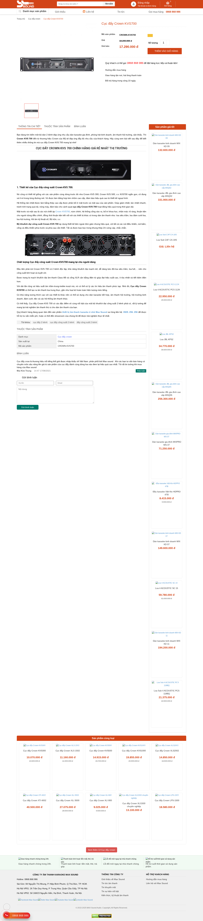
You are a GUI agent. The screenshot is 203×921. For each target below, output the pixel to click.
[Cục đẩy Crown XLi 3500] (67, 795)
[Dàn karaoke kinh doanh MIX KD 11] (166, 634)
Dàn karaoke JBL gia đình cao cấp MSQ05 (166, 393)
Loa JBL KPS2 (166, 339)
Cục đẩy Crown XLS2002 (167, 750)
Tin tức (121, 12)
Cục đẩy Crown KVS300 (34, 750)
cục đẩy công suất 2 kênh (62, 322)
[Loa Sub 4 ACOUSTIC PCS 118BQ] (166, 684)
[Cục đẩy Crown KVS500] (100, 746)
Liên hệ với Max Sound (157, 883)
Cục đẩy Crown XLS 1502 (68, 750)
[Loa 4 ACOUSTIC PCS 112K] (166, 285)
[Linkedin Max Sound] (83, 900)
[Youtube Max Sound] (64, 900)
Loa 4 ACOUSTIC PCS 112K (166, 289)
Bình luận (80, 126)
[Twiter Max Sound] (46, 900)
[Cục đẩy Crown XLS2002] (167, 746)
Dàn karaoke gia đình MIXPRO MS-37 (166, 443)
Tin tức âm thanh (109, 883)
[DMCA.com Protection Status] (101, 916)
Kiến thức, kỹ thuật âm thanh (115, 895)
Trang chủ (21, 19)
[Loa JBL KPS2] (166, 334)
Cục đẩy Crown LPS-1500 (167, 800)
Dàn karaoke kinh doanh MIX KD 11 (166, 642)
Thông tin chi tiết (29, 126)
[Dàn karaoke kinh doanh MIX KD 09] (166, 137)
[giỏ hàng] (168, 4)
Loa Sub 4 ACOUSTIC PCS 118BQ (166, 692)
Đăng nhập (144, 2)
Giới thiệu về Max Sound (113, 879)
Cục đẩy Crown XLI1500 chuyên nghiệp (133, 805)
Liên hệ (90, 12)
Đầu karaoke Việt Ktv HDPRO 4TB (167, 493)
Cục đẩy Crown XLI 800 (101, 800)
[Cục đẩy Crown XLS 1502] (67, 746)
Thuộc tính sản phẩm (57, 126)
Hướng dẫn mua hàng (156, 879)
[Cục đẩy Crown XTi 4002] (34, 795)
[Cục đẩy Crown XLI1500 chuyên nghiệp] (133, 797)
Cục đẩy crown (34, 19)
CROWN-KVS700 (127, 35)
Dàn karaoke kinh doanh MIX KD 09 (166, 144)
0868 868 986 (173, 12)
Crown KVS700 (62, 211)
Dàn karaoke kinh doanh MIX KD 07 (166, 543)
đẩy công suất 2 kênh (87, 322)
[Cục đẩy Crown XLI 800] (100, 795)
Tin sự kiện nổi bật (110, 891)
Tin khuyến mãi (109, 887)
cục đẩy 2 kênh (40, 322)
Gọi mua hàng (156, 12)
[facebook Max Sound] (28, 900)
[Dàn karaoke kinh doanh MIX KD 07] (166, 535)
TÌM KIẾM (109, 4)
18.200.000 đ (125, 41)
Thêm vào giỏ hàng (166, 51)
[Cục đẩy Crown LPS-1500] (167, 795)
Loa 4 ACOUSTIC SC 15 (166, 588)
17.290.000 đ (128, 46)
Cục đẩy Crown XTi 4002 (34, 800)
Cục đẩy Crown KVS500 (100, 750)
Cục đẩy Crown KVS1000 (134, 750)
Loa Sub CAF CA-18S (166, 240)
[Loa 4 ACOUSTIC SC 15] (166, 583)
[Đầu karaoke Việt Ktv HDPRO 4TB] (166, 485)
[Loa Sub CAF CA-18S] (166, 235)
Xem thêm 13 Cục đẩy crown (101, 850)
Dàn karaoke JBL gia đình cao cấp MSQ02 (166, 194)
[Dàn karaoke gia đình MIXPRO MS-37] (166, 435)
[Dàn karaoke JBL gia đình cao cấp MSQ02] (166, 186)
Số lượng (153, 43)
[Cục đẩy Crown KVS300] (34, 746)
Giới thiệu (60, 12)
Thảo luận (141, 371)
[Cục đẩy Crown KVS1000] (133, 746)
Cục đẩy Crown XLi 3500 (67, 800)
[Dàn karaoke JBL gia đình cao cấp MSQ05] (166, 385)
